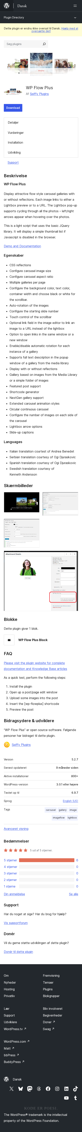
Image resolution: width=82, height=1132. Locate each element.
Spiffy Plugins (39, 94)
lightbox (72, 817)
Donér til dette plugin (18, 952)
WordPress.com (17, 1041)
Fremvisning (51, 975)
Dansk (17, 1079)
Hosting (9, 989)
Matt (9, 1048)
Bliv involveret (53, 1009)
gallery (63, 809)
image (73, 809)
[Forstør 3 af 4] (34, 524)
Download (13, 107)
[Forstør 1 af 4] (34, 497)
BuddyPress (14, 1062)
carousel (51, 809)
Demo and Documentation (22, 246)
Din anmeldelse (14, 894)
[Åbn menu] (76, 6)
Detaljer (13, 122)
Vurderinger (16, 133)
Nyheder (10, 982)
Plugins (48, 989)
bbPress (11, 1055)
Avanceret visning (16, 829)
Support (13, 162)
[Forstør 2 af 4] (73, 497)
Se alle (73, 894)
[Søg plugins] (44, 44)
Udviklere (10, 1022)
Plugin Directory (14, 17)
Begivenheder (52, 1015)
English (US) (70, 801)
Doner (49, 1022)
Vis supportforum (16, 923)
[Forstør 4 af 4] (73, 556)
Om (6, 975)
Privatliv (9, 996)
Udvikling (14, 152)
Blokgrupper (51, 996)
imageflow (59, 817)
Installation (15, 142)
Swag (49, 1029)
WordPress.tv (15, 1029)
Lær (6, 1009)
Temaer (48, 982)
